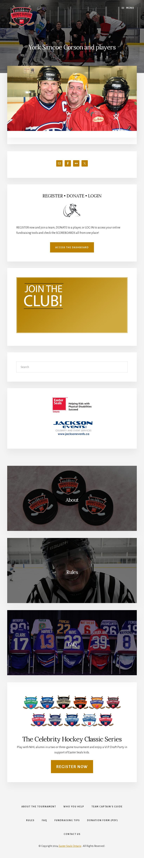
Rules (72, 572)
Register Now (72, 767)
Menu (130, 8)
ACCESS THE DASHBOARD (72, 247)
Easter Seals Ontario (70, 846)
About (72, 500)
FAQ (72, 644)
